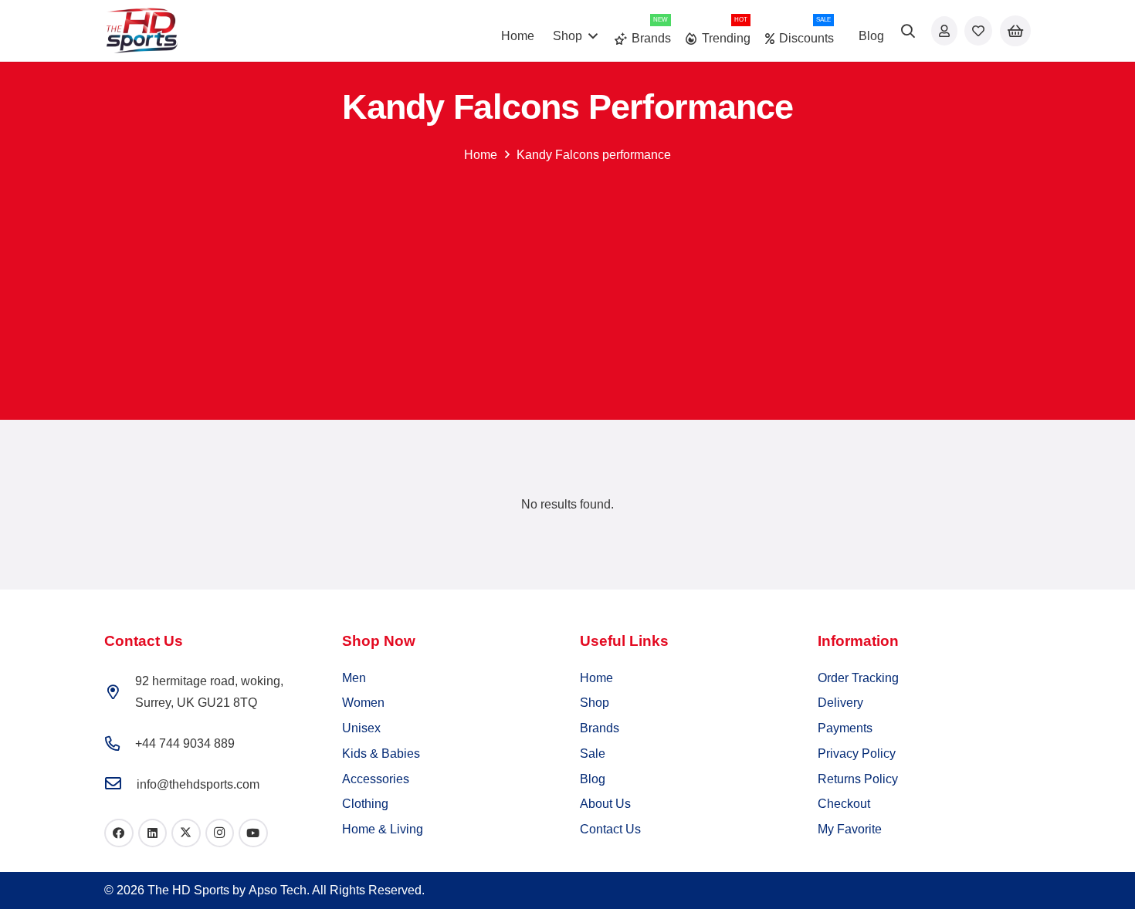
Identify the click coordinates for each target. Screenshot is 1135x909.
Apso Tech (278, 890)
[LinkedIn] (153, 833)
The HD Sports (188, 890)
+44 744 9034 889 (185, 743)
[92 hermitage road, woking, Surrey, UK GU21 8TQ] (119, 691)
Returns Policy (858, 779)
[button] (593, 36)
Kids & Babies (381, 753)
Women (363, 702)
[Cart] (1015, 31)
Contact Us (610, 829)
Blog (592, 779)
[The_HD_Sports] (141, 31)
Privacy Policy (857, 753)
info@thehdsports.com (198, 784)
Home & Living (382, 829)
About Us (605, 803)
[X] (186, 833)
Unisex (361, 728)
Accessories (375, 779)
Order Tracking (858, 677)
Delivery (840, 702)
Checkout (844, 803)
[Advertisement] (567, 279)
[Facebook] (119, 833)
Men (354, 677)
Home (480, 154)
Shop (594, 702)
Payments (845, 728)
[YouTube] (253, 833)
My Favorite (850, 829)
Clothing (365, 803)
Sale (592, 753)
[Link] (944, 30)
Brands (599, 728)
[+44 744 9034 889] (119, 743)
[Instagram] (220, 833)
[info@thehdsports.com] (120, 784)
